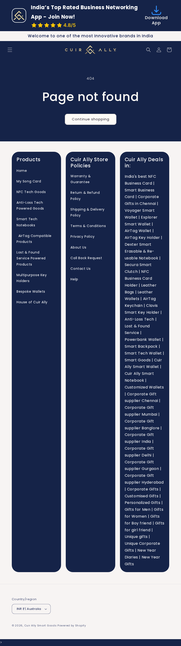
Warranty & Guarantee (80, 179)
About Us (78, 247)
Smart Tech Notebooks (26, 222)
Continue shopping (90, 119)
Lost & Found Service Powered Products (31, 258)
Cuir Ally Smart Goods (40, 625)
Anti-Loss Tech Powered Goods (30, 205)
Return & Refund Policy (85, 195)
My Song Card (28, 181)
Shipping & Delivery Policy (87, 212)
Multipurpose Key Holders (31, 278)
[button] (10, 50)
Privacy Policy (82, 236)
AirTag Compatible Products (34, 238)
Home (21, 170)
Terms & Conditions (88, 226)
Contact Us (80, 268)
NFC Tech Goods (31, 192)
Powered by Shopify (72, 625)
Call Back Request (86, 258)
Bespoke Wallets (30, 291)
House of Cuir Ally (32, 302)
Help (74, 279)
